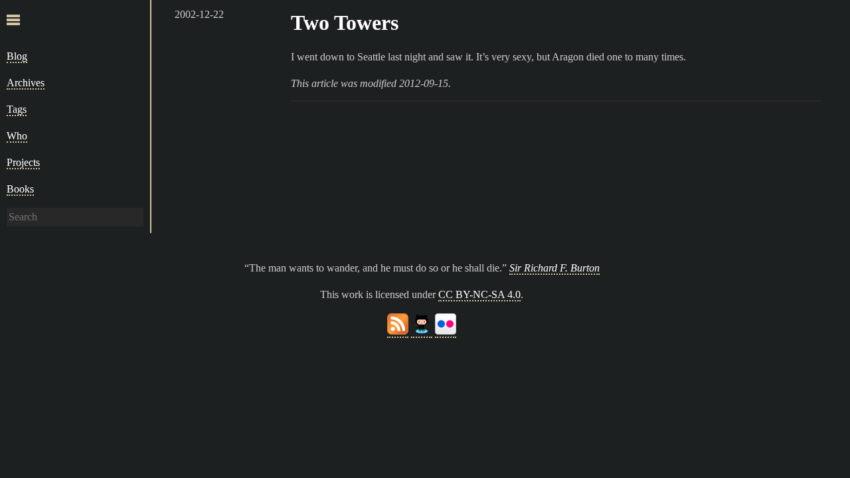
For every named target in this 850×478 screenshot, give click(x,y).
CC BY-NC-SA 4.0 (479, 294)
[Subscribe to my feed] (397, 331)
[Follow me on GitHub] (421, 331)
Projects (23, 162)
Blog (17, 56)
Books (20, 189)
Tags (17, 109)
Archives (25, 82)
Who (17, 135)
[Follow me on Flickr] (445, 331)
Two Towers (344, 23)
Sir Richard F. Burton (554, 268)
